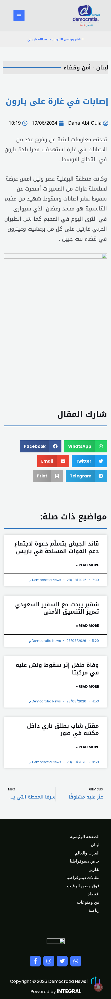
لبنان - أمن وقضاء (86, 67)
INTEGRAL (69, 991)
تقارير (94, 869)
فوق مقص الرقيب (83, 886)
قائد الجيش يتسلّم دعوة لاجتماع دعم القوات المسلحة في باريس (56, 547)
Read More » (87, 565)
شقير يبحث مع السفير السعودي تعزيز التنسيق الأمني (57, 608)
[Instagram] (48, 961)
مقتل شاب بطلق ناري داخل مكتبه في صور (63, 729)
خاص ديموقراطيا (84, 861)
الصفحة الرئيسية (84, 836)
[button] (85, 446)
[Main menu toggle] (19, 15)
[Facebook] (35, 961)
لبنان (95, 845)
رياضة (94, 910)
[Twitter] (62, 961)
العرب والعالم (87, 853)
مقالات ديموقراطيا (83, 877)
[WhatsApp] (75, 961)
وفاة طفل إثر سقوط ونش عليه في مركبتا (57, 669)
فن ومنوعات (88, 902)
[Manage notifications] (98, 987)
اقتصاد (93, 894)
